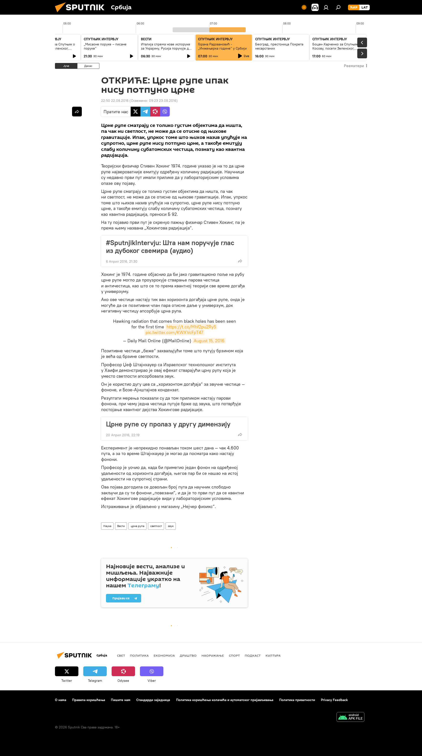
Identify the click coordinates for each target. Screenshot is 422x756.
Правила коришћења (88, 700)
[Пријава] (326, 7)
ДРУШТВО (188, 655)
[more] (240, 261)
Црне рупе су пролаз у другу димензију (168, 424)
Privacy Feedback (334, 700)
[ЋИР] (353, 7)
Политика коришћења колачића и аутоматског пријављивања (224, 700)
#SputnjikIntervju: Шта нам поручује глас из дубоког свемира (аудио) (170, 246)
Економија (164, 655)
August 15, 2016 (209, 340)
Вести (121, 526)
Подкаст (253, 655)
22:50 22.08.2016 (114, 100)
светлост (156, 526)
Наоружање (212, 655)
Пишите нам (120, 700)
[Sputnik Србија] (81, 13)
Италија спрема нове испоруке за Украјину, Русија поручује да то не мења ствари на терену (165, 48)
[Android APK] (350, 717)
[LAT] (364, 7)
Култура (273, 655)
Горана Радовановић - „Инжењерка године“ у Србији (222, 46)
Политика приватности (297, 700)
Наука (107, 526)
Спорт (234, 655)
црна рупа (137, 526)
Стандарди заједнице (153, 700)
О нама (60, 700)
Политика (139, 655)
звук (171, 526)
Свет (121, 655)
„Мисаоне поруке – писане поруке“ (105, 46)
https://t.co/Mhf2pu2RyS (191, 327)
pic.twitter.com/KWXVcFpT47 (174, 332)
